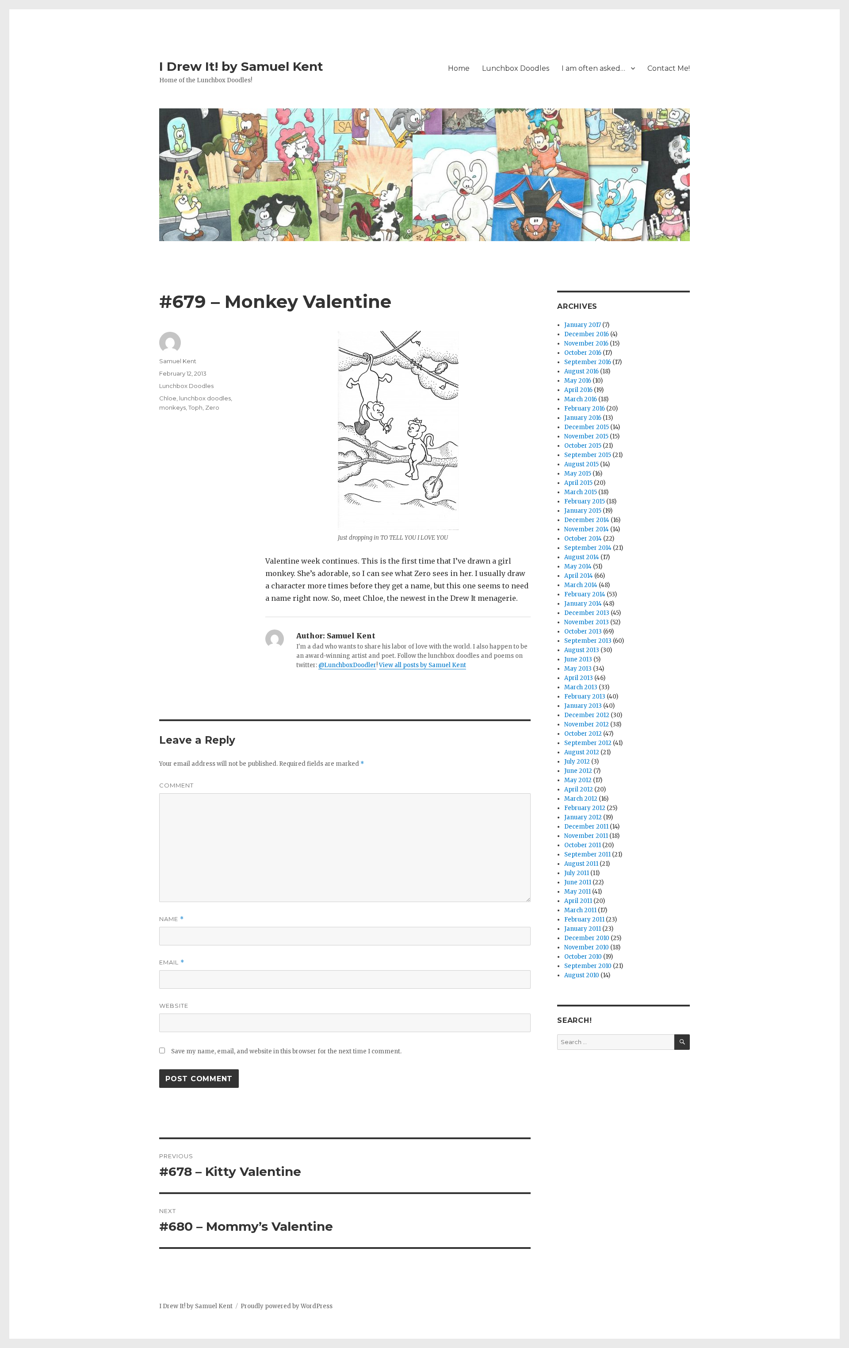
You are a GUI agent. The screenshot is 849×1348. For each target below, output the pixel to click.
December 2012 (586, 715)
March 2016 (580, 399)
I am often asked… (593, 68)
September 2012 (588, 743)
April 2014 (578, 576)
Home (459, 68)
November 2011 (586, 836)
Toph (195, 407)
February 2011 (584, 919)
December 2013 (586, 613)
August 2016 (581, 371)
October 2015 (582, 445)
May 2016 (577, 380)
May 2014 (578, 566)
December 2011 (586, 826)
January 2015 (582, 511)
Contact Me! (668, 68)
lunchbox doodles (205, 398)
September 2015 (587, 455)
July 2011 (576, 873)
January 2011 (582, 929)
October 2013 (583, 631)
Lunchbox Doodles (515, 68)
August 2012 (581, 752)
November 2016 (586, 343)
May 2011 (577, 891)
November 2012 (586, 724)
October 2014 (583, 538)
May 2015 (577, 473)
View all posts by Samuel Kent (422, 665)
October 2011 (582, 845)
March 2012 (580, 799)
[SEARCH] (682, 1042)
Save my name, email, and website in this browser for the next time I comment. (286, 1051)
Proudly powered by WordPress (287, 1306)
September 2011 (587, 854)
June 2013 (578, 659)
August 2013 (581, 650)
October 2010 (583, 956)
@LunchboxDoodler (347, 665)
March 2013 (580, 687)
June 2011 (577, 882)
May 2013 (578, 668)
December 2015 (586, 427)
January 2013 (583, 706)
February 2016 (584, 408)
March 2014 (580, 585)
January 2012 (583, 817)
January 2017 (582, 325)
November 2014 (586, 529)
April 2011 (578, 901)
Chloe (167, 398)
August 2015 (581, 464)
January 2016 (582, 418)
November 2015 (586, 436)
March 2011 (580, 910)
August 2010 (581, 975)
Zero (212, 407)
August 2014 (581, 557)
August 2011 (581, 864)
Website (173, 1005)
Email (171, 962)
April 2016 (578, 390)
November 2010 (586, 947)
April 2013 (578, 678)
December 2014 (586, 520)
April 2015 (578, 483)
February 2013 (584, 696)
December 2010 (586, 938)
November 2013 (586, 622)
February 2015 (584, 501)
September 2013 (588, 641)
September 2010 (588, 966)
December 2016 (586, 334)
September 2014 (588, 548)
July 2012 (577, 761)
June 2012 (578, 771)
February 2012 (584, 808)
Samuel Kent (177, 361)
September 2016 (587, 362)
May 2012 (578, 780)
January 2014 (583, 603)
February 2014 (584, 594)
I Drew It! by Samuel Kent (241, 66)
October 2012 (583, 733)
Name (171, 919)
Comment (176, 785)
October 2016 (582, 353)
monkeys (172, 407)
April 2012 (578, 789)
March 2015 (580, 492)
